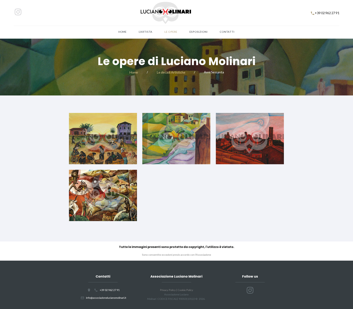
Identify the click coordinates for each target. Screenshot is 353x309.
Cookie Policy (185, 290)
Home (122, 31)
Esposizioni (199, 31)
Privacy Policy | (169, 290)
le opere (171, 31)
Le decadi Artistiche (171, 72)
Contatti (227, 31)
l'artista (145, 31)
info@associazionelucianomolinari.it (106, 297)
